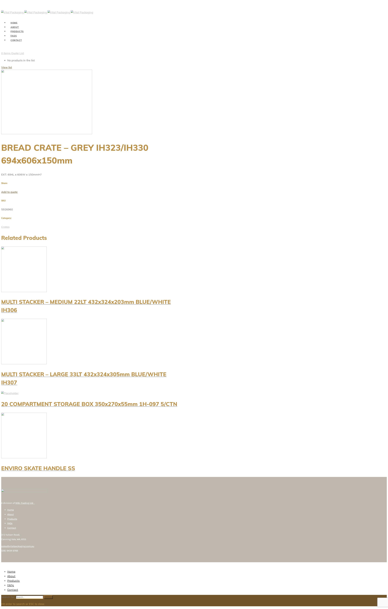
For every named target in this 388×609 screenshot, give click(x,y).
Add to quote (9, 192)
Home (10, 509)
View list (6, 67)
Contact (11, 527)
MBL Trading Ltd (25, 503)
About (10, 514)
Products (12, 518)
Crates (5, 227)
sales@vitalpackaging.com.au (17, 546)
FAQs (9, 523)
